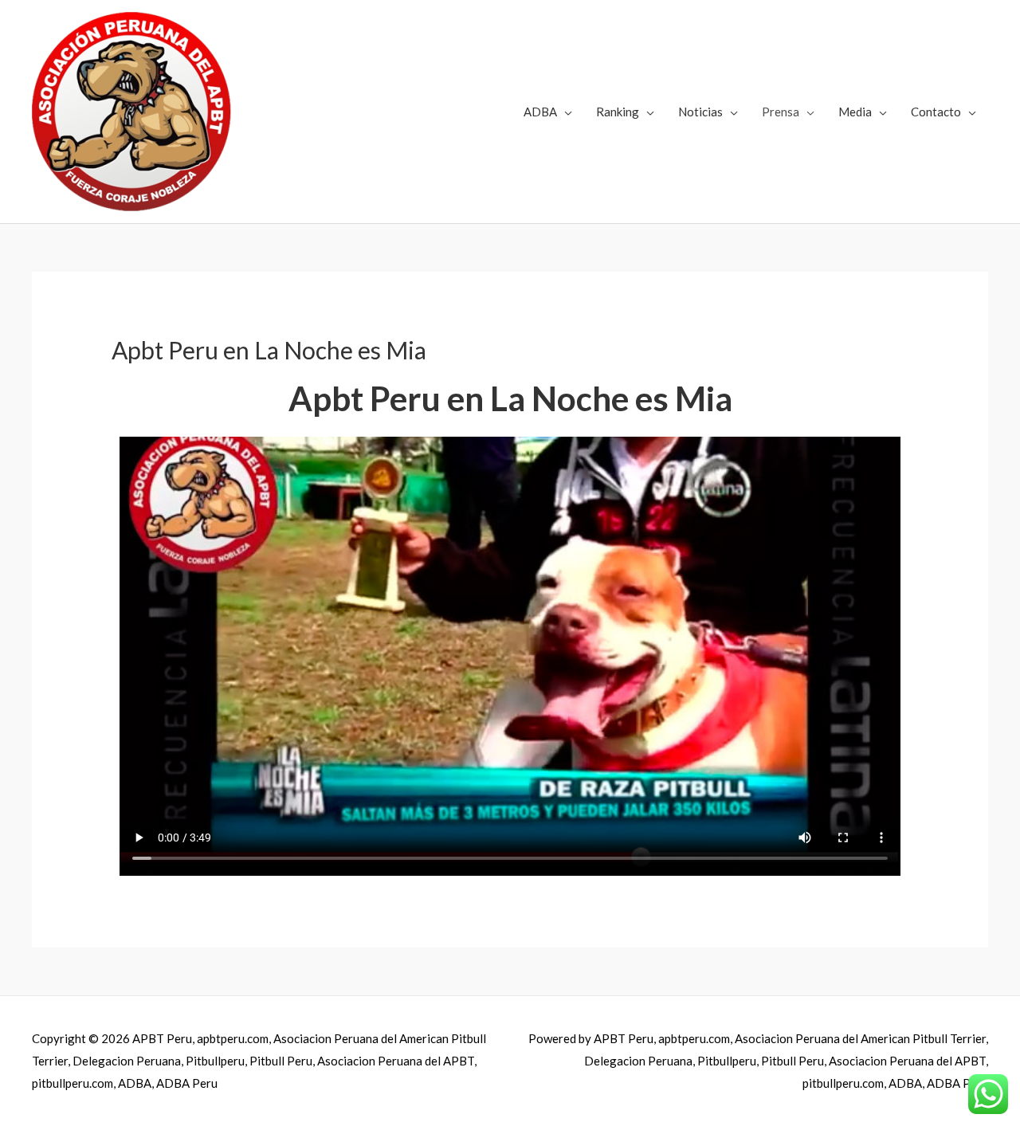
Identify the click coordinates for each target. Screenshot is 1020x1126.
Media (855, 111)
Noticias (700, 111)
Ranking (617, 111)
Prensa (780, 111)
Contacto (936, 111)
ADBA (540, 111)
